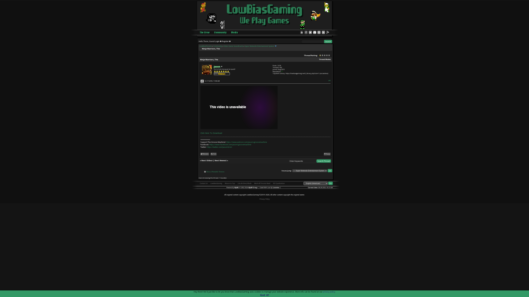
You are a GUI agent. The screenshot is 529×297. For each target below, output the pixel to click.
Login (217, 41)
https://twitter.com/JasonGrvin (219, 147)
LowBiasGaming (216, 183)
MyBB (236, 187)
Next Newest (221, 160)
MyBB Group (252, 187)
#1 (329, 80)
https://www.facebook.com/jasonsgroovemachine (230, 144)
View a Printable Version (215, 172)
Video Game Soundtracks (233, 46)
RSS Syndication (279, 183)
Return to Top (230, 183)
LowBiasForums (205, 46)
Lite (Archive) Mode (244, 183)
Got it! (264, 295)
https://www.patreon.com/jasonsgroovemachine (246, 142)
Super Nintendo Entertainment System (259, 46)
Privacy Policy (264, 199)
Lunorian (276, 187)
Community (217, 46)
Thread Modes (325, 59)
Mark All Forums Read (262, 183)
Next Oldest (207, 160)
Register (225, 41)
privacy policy (329, 291)
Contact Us (204, 183)
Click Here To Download (211, 133)
